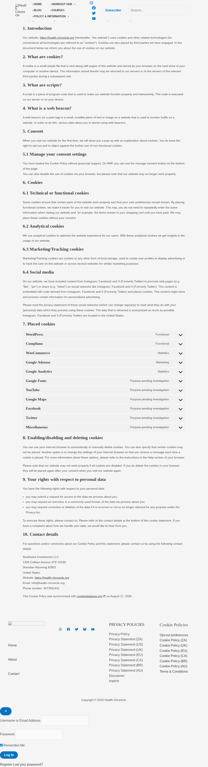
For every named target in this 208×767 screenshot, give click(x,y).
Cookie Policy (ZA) (173, 640)
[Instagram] (91, 3)
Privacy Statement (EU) (126, 655)
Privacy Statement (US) (126, 644)
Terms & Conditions (174, 671)
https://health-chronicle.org (52, 577)
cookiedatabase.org (89, 596)
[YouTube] (94, 18)
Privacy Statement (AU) (126, 670)
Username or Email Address (20, 720)
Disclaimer (117, 676)
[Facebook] (94, 8)
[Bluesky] (84, 629)
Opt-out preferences (174, 635)
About (12, 659)
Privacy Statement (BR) (126, 665)
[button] (74, 4)
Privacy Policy (119, 634)
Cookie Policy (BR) (173, 661)
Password (7, 734)
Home (12, 645)
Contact (13, 673)
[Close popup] (6, 711)
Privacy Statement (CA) (126, 660)
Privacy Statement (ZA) (125, 639)
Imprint (114, 681)
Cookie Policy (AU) (173, 666)
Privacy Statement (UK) (126, 649)
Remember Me (14, 745)
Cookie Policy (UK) (173, 645)
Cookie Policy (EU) (173, 650)
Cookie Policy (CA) (173, 656)
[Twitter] (94, 13)
